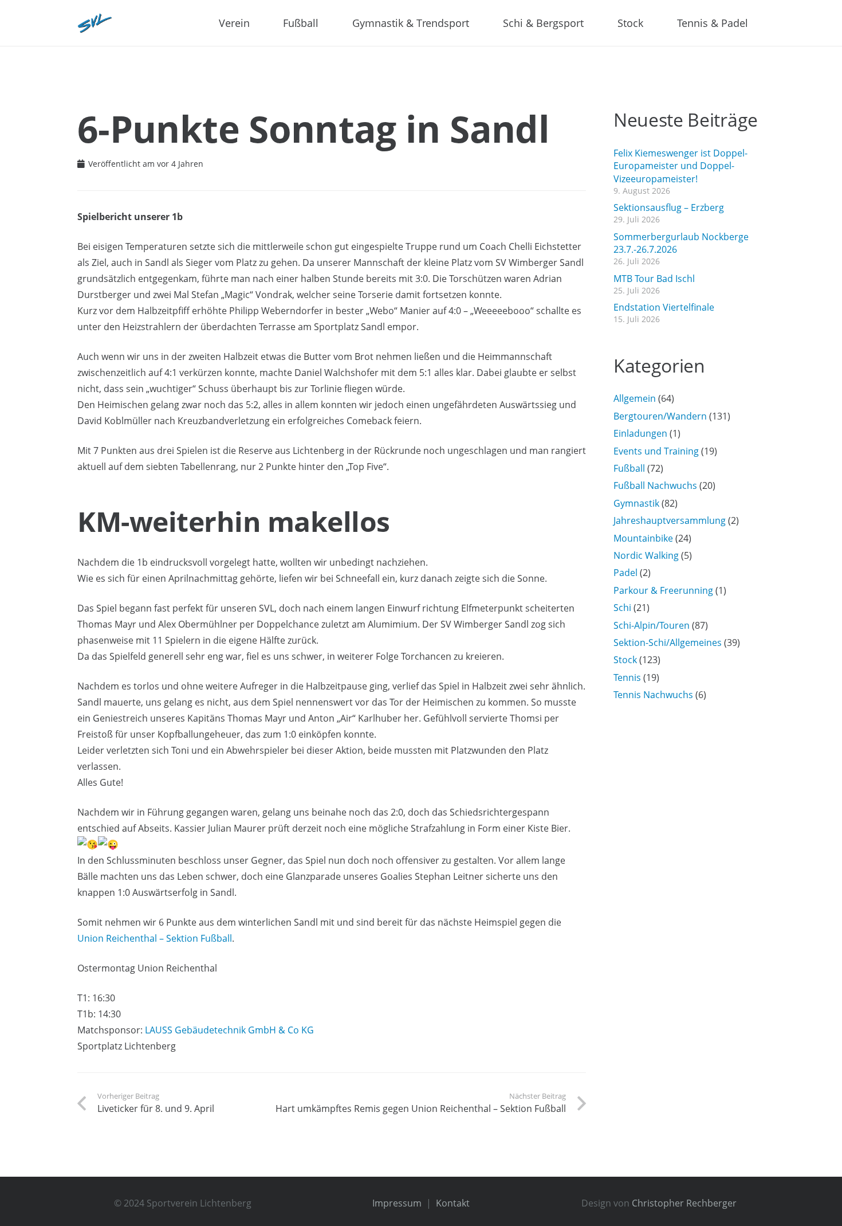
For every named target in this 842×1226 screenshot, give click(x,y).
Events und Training (656, 451)
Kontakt (453, 1203)
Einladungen (640, 433)
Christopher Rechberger (684, 1203)
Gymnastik (636, 503)
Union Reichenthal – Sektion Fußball (154, 938)
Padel (625, 572)
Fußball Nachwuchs (655, 485)
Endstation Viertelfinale (663, 307)
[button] (256, 23)
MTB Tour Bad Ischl (654, 278)
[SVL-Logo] (94, 23)
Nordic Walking (646, 555)
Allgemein (634, 398)
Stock (625, 659)
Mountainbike (643, 538)
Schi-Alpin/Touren (651, 625)
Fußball (629, 468)
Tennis (627, 677)
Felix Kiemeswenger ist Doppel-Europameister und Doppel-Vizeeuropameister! (680, 166)
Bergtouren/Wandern (660, 416)
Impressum (397, 1203)
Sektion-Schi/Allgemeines (667, 642)
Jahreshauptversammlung (669, 520)
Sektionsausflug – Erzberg (668, 207)
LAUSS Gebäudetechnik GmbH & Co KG (229, 1030)
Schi (622, 607)
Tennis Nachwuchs (653, 694)
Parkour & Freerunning (663, 590)
